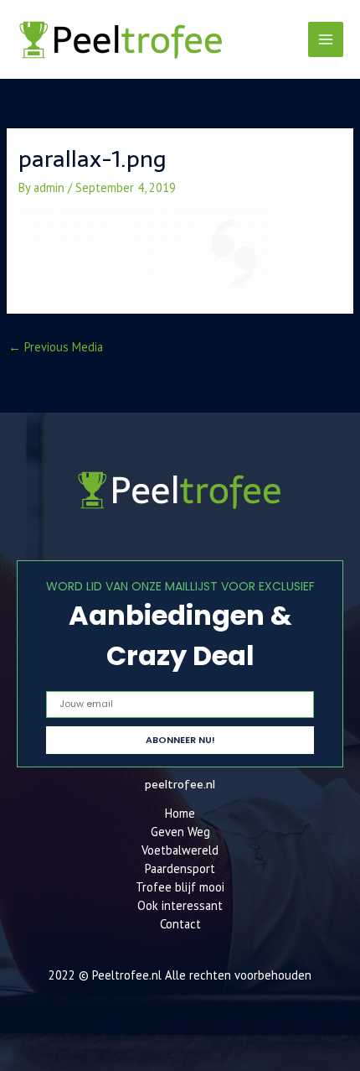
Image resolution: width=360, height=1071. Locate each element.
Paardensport (180, 868)
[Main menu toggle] (325, 39)
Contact (180, 924)
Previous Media (55, 347)
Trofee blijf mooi (180, 887)
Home (180, 813)
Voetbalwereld (180, 850)
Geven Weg (180, 832)
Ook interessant (180, 905)
